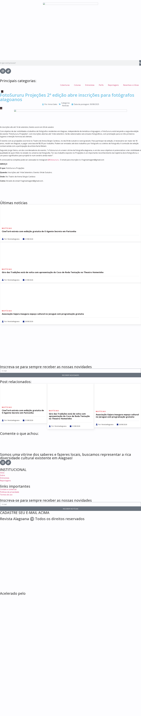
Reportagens (113, 85)
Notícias (65, 105)
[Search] (140, 63)
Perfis (101, 85)
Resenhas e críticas (131, 85)
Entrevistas (89, 85)
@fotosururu (53, 160)
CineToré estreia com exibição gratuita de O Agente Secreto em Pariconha (39, 231)
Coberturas (65, 85)
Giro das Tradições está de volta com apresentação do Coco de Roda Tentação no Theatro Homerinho (53, 272)
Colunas (77, 85)
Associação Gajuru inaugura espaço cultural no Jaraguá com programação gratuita (43, 314)
